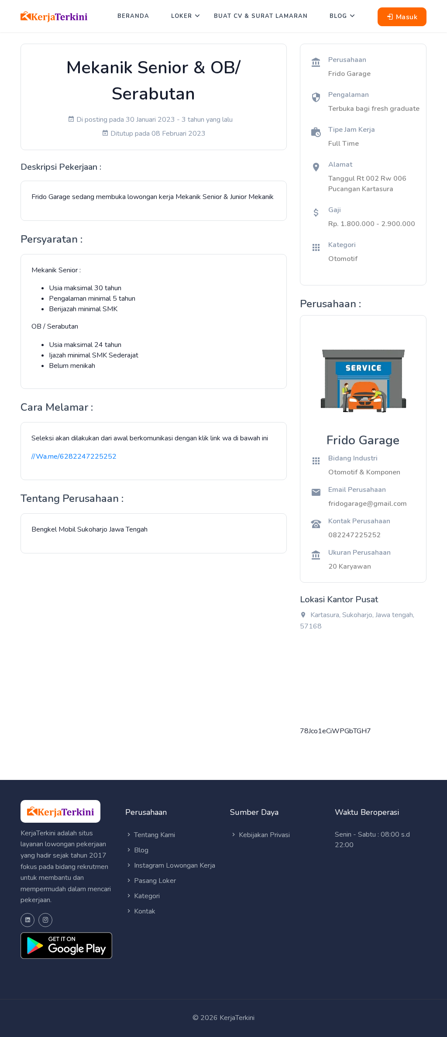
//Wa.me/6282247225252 (74, 456)
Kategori (146, 896)
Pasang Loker (154, 881)
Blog (338, 16)
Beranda (133, 16)
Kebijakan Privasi (263, 835)
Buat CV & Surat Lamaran (261, 16)
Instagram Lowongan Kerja (173, 865)
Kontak (143, 911)
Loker (181, 16)
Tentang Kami (153, 835)
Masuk (405, 17)
